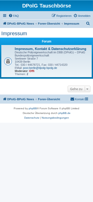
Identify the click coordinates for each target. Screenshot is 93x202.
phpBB (33, 108)
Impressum (14, 33)
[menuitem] (14, 16)
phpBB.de (64, 113)
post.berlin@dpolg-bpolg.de (40, 67)
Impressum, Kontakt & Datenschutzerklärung (50, 49)
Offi (31, 71)
